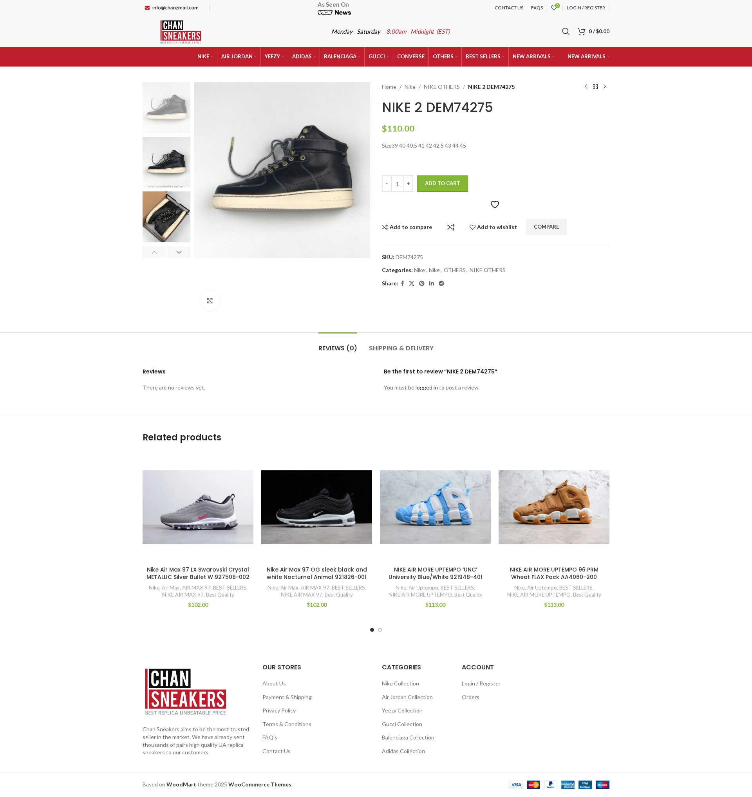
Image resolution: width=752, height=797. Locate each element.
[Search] (566, 31)
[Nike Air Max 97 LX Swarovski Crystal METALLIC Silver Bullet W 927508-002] (198, 507)
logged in (427, 387)
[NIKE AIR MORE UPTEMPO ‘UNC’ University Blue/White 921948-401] (435, 507)
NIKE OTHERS (442, 86)
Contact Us (276, 751)
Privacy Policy (279, 710)
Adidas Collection (403, 751)
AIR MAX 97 (196, 587)
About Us (274, 683)
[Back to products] (595, 87)
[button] (154, 252)
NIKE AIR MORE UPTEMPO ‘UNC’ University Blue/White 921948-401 (436, 573)
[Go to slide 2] (380, 630)
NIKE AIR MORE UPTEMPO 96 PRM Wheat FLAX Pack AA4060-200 (554, 573)
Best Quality (220, 594)
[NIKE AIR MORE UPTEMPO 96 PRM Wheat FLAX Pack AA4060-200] (554, 507)
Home (389, 86)
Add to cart (442, 183)
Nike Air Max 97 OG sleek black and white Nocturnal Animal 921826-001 (317, 573)
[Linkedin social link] (431, 283)
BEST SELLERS (229, 587)
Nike (410, 86)
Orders (470, 697)
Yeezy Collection (402, 710)
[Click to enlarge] (210, 300)
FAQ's (269, 737)
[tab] (337, 344)
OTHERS (455, 270)
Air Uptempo (423, 587)
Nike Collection (400, 683)
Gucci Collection (402, 724)
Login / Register (481, 683)
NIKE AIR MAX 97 (183, 594)
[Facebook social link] (402, 283)
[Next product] (604, 87)
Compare (451, 227)
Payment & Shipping (287, 697)
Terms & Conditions (286, 724)
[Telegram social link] (441, 283)
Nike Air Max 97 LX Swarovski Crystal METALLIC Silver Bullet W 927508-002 (197, 573)
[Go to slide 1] (372, 630)
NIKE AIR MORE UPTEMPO (420, 594)
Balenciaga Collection (408, 737)
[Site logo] (181, 30)
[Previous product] (586, 87)
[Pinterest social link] (422, 283)
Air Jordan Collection (407, 697)
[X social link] (412, 283)
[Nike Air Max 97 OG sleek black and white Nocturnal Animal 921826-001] (316, 507)
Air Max (171, 587)
